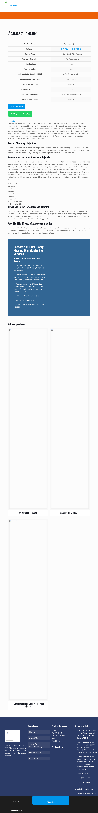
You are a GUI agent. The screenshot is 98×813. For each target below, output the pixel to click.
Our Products (35, 752)
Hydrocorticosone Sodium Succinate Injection (28, 705)
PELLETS (56, 741)
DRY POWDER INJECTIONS (71, 49)
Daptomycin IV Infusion (70, 512)
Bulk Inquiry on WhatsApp (20, 114)
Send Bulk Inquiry (17, 106)
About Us (33, 738)
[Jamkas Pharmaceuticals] (16, 6)
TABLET (55, 730)
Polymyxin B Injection (28, 512)
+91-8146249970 (84, 778)
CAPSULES (57, 733)
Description (12, 121)
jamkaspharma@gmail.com (87, 793)
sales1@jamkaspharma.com (85, 789)
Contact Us (34, 758)
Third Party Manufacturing (35, 745)
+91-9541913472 (84, 774)
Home (32, 732)
